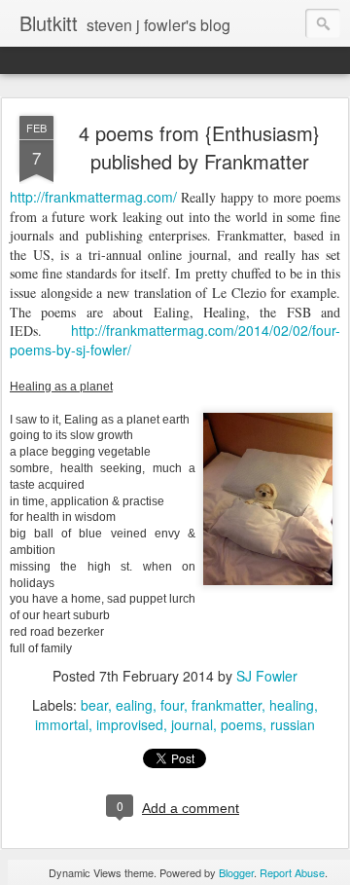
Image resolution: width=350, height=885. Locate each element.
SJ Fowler (267, 675)
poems (241, 724)
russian (292, 724)
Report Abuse (292, 872)
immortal (61, 724)
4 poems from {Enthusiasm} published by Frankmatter (199, 147)
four (172, 705)
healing (291, 705)
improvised (129, 724)
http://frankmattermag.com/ (95, 196)
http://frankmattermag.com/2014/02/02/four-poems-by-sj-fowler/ (175, 339)
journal (192, 724)
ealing (134, 705)
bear (94, 705)
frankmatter (227, 705)
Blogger (236, 872)
